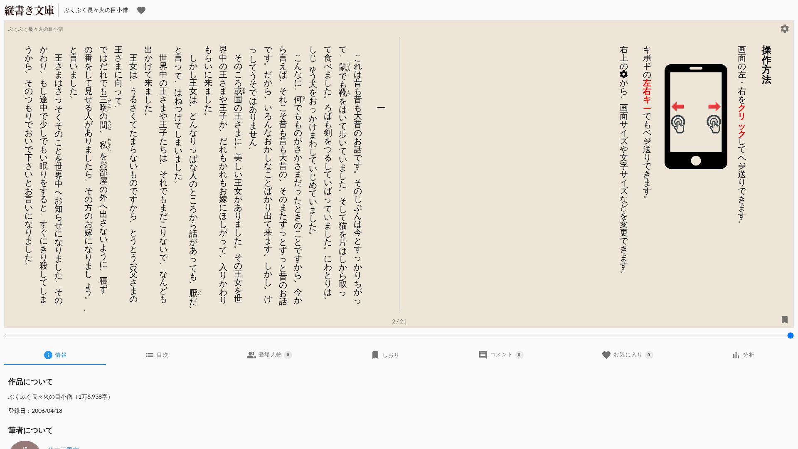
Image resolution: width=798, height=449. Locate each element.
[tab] (55, 355)
